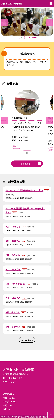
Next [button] (49, 22)
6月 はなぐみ (13, 240)
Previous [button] (4, 22)
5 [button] (36, 37)
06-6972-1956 (15, 377)
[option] (27, 22)
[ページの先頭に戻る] (51, 415)
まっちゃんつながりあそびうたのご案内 (24, 190)
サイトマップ (10, 381)
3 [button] (32, 37)
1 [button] (27, 37)
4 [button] (34, 37)
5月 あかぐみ (13, 326)
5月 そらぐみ (13, 312)
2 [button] (29, 37)
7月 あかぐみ (13, 255)
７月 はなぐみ (13, 226)
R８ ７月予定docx (15, 283)
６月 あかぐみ (13, 269)
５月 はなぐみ (13, 298)
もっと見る (25, 163)
